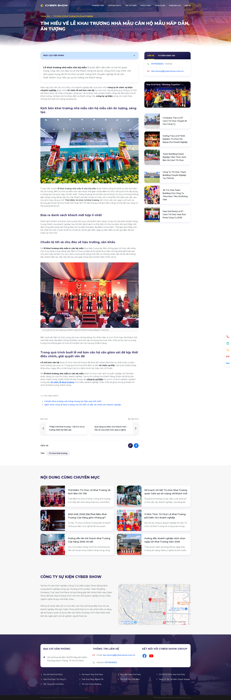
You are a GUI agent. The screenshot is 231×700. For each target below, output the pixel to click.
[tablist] (167, 55)
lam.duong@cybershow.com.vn (167, 71)
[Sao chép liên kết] (130, 445)
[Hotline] (228, 336)
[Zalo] (228, 363)
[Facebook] (144, 655)
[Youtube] (151, 655)
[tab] (150, 55)
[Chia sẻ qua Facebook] (136, 445)
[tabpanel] (167, 67)
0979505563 (157, 64)
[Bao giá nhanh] (228, 343)
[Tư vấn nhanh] (228, 350)
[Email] (228, 356)
